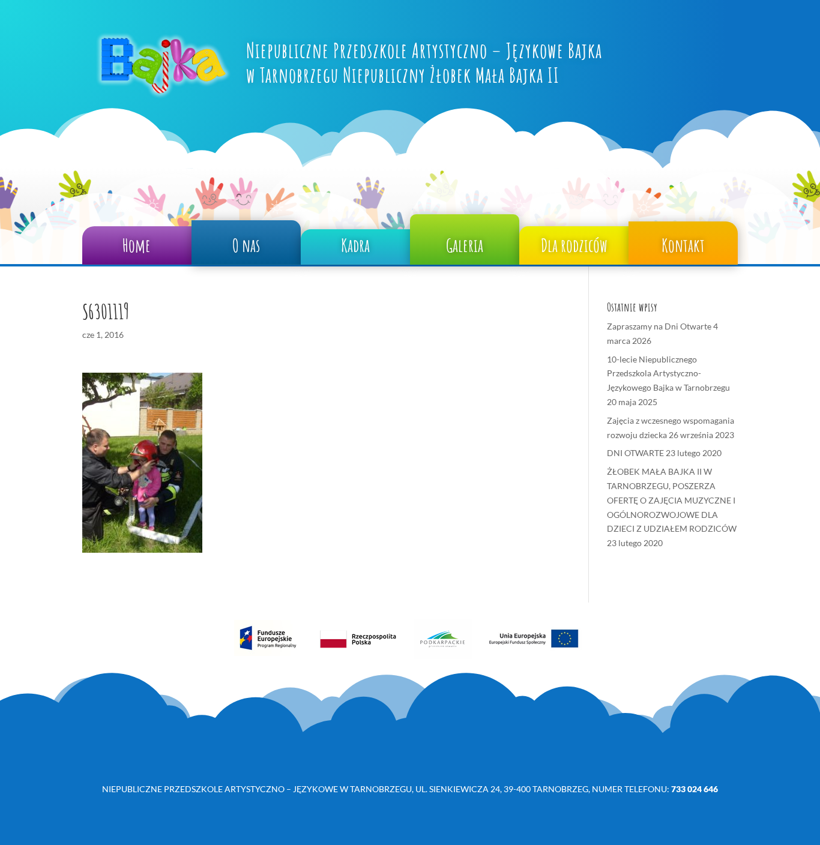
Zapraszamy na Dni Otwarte (659, 326)
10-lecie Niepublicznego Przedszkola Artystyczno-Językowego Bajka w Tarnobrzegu (668, 373)
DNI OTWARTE (635, 453)
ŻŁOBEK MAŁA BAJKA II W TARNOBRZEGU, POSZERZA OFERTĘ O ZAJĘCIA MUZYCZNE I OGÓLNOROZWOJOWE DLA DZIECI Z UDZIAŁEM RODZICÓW (672, 500)
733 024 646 (694, 789)
